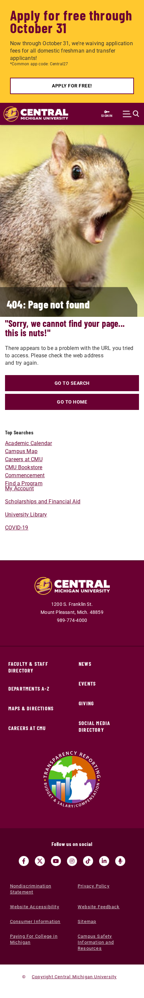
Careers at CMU (24, 459)
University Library (26, 514)
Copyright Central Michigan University (74, 976)
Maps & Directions (31, 708)
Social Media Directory (94, 726)
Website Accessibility (34, 906)
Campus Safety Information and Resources (96, 942)
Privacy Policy (94, 885)
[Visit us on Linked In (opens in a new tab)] (104, 861)
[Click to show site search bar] (131, 114)
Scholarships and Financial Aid (42, 501)
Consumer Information (35, 921)
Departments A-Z (29, 688)
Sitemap (87, 921)
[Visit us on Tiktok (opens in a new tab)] (88, 861)
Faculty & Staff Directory (28, 666)
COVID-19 (16, 527)
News (85, 663)
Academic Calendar (28, 443)
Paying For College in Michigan (34, 939)
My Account (19, 488)
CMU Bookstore (24, 467)
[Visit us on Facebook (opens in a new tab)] (23, 861)
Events (87, 683)
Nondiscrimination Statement (30, 889)
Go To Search (72, 383)
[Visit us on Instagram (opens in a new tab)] (72, 861)
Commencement (25, 475)
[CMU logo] (32, 114)
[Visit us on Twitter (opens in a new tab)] (39, 861)
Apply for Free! (72, 85)
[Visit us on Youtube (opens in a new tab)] (56, 861)
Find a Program (24, 483)
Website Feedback (99, 906)
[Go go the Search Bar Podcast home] (120, 861)
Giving (86, 703)
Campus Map (21, 451)
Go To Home (72, 402)
